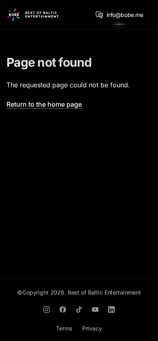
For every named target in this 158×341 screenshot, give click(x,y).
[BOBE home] (32, 14)
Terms (64, 328)
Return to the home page (44, 104)
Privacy (92, 328)
